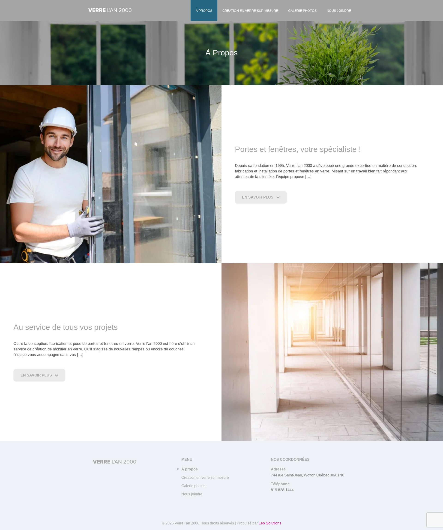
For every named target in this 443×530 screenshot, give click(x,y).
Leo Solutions (270, 523)
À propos (204, 10)
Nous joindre (339, 10)
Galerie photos (302, 10)
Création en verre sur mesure (250, 10)
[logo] (110, 11)
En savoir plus (259, 197)
